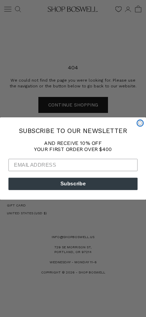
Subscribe (73, 183)
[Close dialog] (140, 123)
